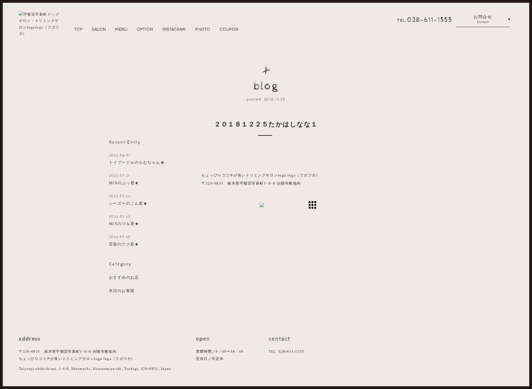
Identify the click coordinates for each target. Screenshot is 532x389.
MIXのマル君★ (124, 220)
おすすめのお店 (124, 277)
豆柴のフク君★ (124, 240)
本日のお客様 (122, 290)
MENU (121, 29)
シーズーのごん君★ (128, 200)
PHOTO (202, 29)
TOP (78, 29)
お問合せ (483, 19)
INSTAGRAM (174, 29)
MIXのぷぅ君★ (124, 179)
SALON (99, 29)
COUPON (228, 29)
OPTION (145, 29)
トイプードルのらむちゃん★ (137, 159)
